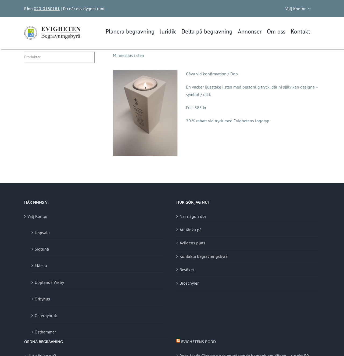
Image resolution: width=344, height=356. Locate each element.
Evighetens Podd (198, 341)
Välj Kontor (37, 216)
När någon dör (193, 216)
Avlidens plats (192, 242)
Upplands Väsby (49, 282)
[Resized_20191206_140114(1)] (145, 72)
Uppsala (42, 232)
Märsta (41, 265)
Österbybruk (46, 315)
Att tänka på (191, 229)
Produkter (32, 56)
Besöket (187, 269)
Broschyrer (189, 283)
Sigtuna (42, 249)
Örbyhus (42, 299)
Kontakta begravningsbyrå (204, 256)
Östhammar (45, 332)
